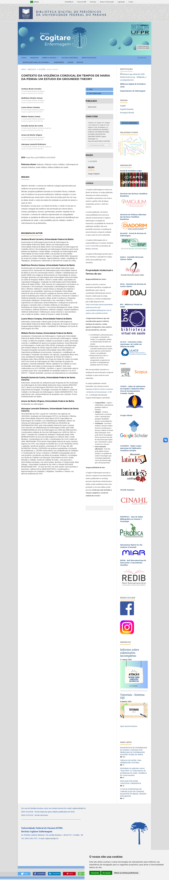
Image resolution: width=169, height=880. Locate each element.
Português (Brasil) (127, 113)
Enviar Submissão (130, 123)
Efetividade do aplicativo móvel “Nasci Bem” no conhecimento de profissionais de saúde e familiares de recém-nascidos (133, 771)
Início (23, 69)
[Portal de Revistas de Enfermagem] (134, 244)
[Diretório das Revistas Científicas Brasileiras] (134, 202)
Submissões (59, 62)
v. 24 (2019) (41, 69)
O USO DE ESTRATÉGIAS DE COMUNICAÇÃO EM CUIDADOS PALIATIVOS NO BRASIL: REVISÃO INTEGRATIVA (133, 792)
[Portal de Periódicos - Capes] (134, 179)
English (123, 106)
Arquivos (34, 58)
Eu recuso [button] (107, 873)
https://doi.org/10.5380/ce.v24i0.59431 (40, 158)
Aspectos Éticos (89, 58)
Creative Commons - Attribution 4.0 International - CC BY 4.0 (99, 392)
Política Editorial (70, 58)
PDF (91, 89)
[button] (24, 873)
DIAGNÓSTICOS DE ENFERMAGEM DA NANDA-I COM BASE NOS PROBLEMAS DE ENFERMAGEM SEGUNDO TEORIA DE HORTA (133, 751)
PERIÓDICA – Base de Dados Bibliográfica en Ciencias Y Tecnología (131, 519)
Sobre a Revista (49, 58)
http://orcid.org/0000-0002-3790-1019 (32, 130)
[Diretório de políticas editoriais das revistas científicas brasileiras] (134, 225)
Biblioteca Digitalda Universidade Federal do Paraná (71, 13)
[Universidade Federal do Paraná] (134, 77)
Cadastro (144, 25)
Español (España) (126, 109)
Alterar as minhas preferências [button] (126, 873)
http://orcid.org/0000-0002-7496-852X (32, 93)
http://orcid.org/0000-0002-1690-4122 (32, 121)
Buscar (142, 58)
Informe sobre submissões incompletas (129, 653)
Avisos (70, 62)
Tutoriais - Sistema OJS (132, 696)
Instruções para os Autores (36, 62)
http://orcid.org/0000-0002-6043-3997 (32, 102)
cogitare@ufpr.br (79, 808)
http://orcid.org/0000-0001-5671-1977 (32, 112)
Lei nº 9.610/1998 (92, 246)
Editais (80, 62)
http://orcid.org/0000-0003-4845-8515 (32, 149)
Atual (24, 58)
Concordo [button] (95, 873)
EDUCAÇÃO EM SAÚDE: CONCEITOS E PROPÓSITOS (130, 782)
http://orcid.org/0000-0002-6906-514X (32, 139)
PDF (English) (95, 93)
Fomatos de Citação (97, 145)
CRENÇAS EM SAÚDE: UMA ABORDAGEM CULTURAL (130, 761)
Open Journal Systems (128, 726)
